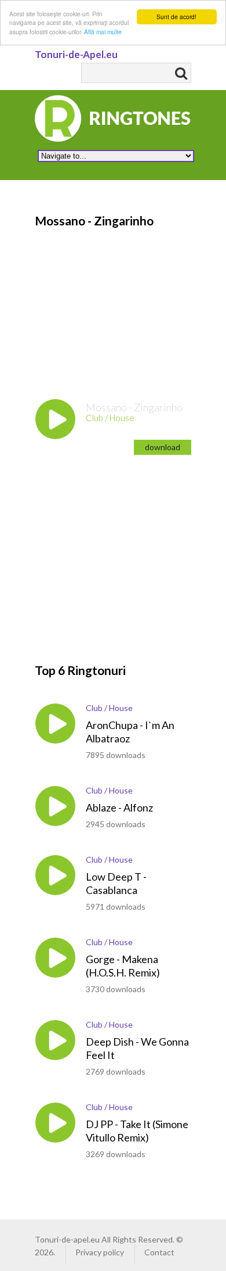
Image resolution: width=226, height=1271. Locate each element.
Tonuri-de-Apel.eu (76, 54)
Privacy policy (99, 1252)
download (162, 447)
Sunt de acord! (176, 16)
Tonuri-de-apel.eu (67, 1239)
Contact (159, 1252)
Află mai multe (103, 31)
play (55, 419)
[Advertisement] (122, 302)
